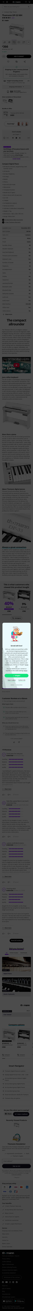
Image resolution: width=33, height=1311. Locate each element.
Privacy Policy (19, 684)
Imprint (12, 684)
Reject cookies (12, 680)
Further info (21, 680)
